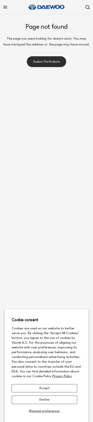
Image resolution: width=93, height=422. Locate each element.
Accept (44, 388)
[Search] (87, 7)
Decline (44, 399)
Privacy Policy (62, 376)
